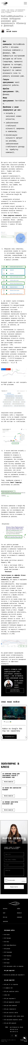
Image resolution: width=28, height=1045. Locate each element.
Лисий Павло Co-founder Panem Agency (18, 684)
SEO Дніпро (7, 948)
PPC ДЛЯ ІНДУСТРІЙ (9, 970)
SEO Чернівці (7, 955)
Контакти (5, 921)
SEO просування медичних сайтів (13, 1019)
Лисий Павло (11, 31)
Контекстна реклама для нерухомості (14, 975)
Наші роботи (10, 10)
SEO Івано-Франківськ (10, 945)
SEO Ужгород (7, 938)
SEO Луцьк (6, 963)
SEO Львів (6, 934)
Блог (4, 913)
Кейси (18, 908)
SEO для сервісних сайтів (11, 991)
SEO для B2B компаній (10, 1023)
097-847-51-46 (14, 1029)
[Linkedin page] (15, 1035)
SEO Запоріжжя (8, 952)
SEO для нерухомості (9, 998)
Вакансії (19, 913)
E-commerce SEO (8, 988)
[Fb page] (12, 1035)
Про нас (5, 917)
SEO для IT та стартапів (11, 984)
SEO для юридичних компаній (12, 1002)
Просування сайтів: (9, 930)
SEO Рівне (6, 959)
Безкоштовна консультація (15, 690)
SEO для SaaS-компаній (10, 1005)
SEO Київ (6, 941)
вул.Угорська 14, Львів (16, 1027)
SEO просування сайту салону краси (14, 1016)
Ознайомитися (9, 737)
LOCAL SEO (6, 995)
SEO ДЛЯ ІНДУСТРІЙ (9, 980)
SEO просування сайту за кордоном (13, 966)
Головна (3, 10)
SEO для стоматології (10, 1009)
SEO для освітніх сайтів (11, 1012)
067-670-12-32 (14, 1031)
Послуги (5, 908)
